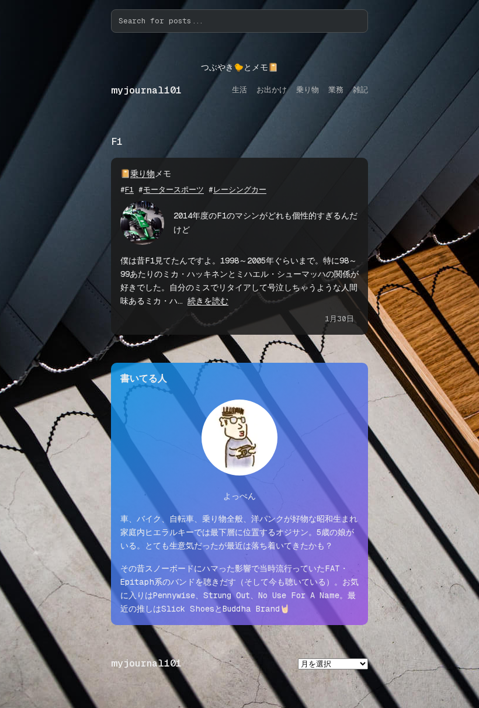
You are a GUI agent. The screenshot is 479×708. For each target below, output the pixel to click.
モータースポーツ (173, 189)
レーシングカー (239, 189)
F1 (129, 189)
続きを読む (208, 301)
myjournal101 (146, 90)
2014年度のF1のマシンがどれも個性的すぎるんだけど (265, 222)
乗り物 (142, 173)
